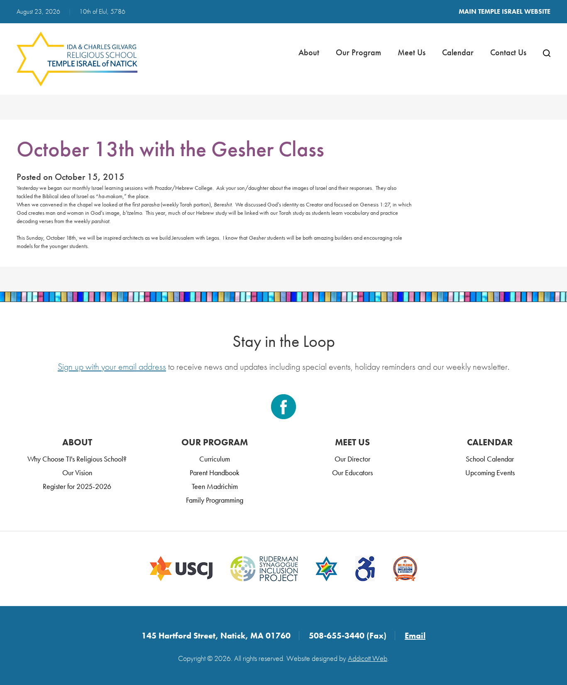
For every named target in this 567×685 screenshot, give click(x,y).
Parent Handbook (215, 472)
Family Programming (214, 500)
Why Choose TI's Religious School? (77, 459)
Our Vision (77, 472)
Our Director (352, 459)
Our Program (358, 52)
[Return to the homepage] (77, 59)
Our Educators (352, 472)
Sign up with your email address (112, 367)
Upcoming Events (490, 472)
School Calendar (490, 459)
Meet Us (411, 52)
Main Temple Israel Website (504, 11)
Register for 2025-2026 (77, 486)
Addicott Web (367, 658)
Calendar (458, 52)
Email (415, 635)
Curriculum (214, 459)
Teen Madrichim (215, 486)
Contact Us (508, 52)
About (308, 52)
